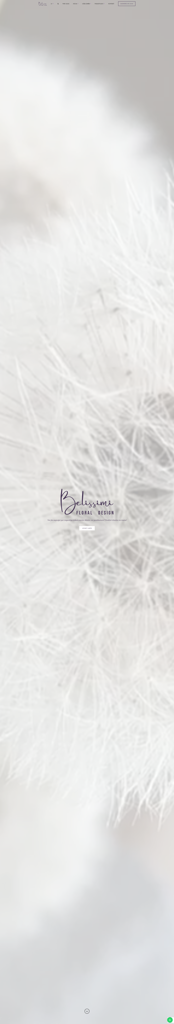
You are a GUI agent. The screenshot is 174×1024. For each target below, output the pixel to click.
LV (51, 3)
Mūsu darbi (86, 3)
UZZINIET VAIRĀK (87, 528)
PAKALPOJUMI (99, 3)
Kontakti (111, 3)
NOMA (75, 3)
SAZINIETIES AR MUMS (126, 3)
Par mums (66, 3)
